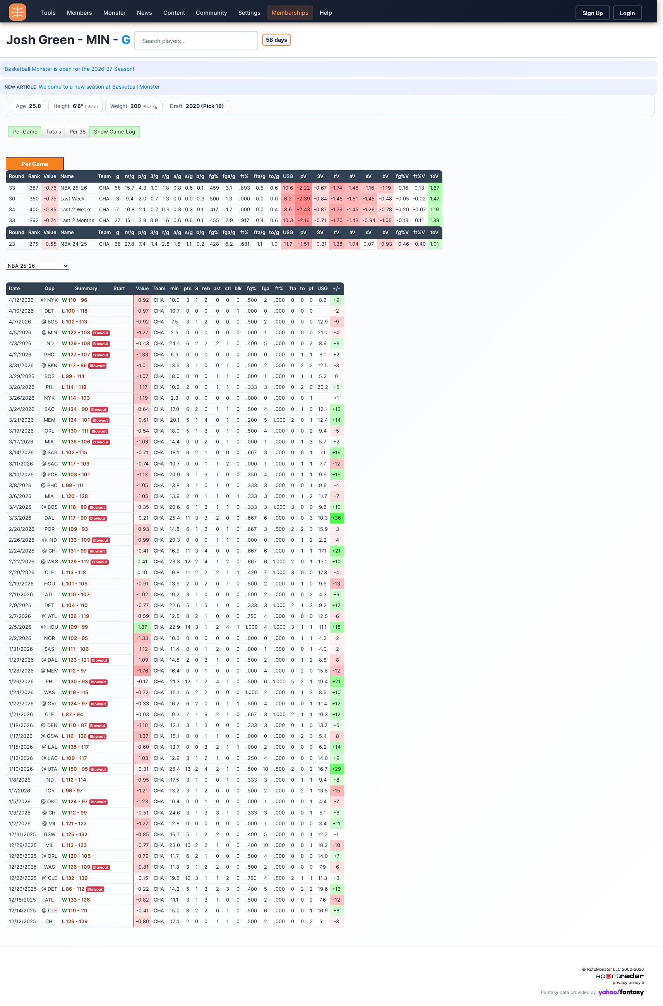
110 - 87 (74, 725)
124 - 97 (75, 704)
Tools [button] (48, 12)
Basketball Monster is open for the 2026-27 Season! (69, 69)
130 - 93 (75, 681)
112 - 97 (74, 671)
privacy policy (627, 982)
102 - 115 (74, 452)
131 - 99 (74, 551)
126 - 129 (74, 921)
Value (50, 176)
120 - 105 (76, 856)
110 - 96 (74, 300)
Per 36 (78, 131)
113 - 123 (74, 845)
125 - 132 (74, 834)
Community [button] (211, 12)
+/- (336, 288)
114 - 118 (74, 387)
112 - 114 (74, 780)
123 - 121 (75, 660)
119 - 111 (74, 911)
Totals (53, 131)
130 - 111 (75, 431)
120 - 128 (75, 496)
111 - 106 (75, 649)
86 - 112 (73, 889)
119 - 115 (75, 692)
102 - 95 (75, 638)
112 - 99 (74, 813)
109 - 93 (75, 529)
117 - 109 (75, 464)
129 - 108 (76, 343)
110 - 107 (76, 594)
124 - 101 (76, 420)
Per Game (25, 131)
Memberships (290, 12)
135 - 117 (75, 747)
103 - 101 (76, 474)
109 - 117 (74, 758)
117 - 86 (74, 365)
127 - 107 (76, 355)
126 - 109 (76, 867)
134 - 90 (75, 409)
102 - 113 (74, 322)
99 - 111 (73, 485)
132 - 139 (74, 878)
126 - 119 (75, 616)
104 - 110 (75, 605)
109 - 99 (75, 627)
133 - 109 (76, 540)
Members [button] (79, 12)
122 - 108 (76, 332)
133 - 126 (76, 900)
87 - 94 (72, 714)
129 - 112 (75, 562)
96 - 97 (72, 791)
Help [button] (326, 12)
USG (288, 176)
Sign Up (592, 13)
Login (627, 13)
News (144, 12)
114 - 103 (76, 398)
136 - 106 (76, 442)
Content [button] (174, 12)
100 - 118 (74, 311)
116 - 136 (74, 736)
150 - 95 (75, 769)
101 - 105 (74, 584)
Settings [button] (249, 12)
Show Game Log (114, 131)
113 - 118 (74, 572)
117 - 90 (74, 518)
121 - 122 (74, 823)
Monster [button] (114, 12)
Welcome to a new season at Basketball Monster (99, 87)
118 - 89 (74, 507)
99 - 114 (73, 376)
